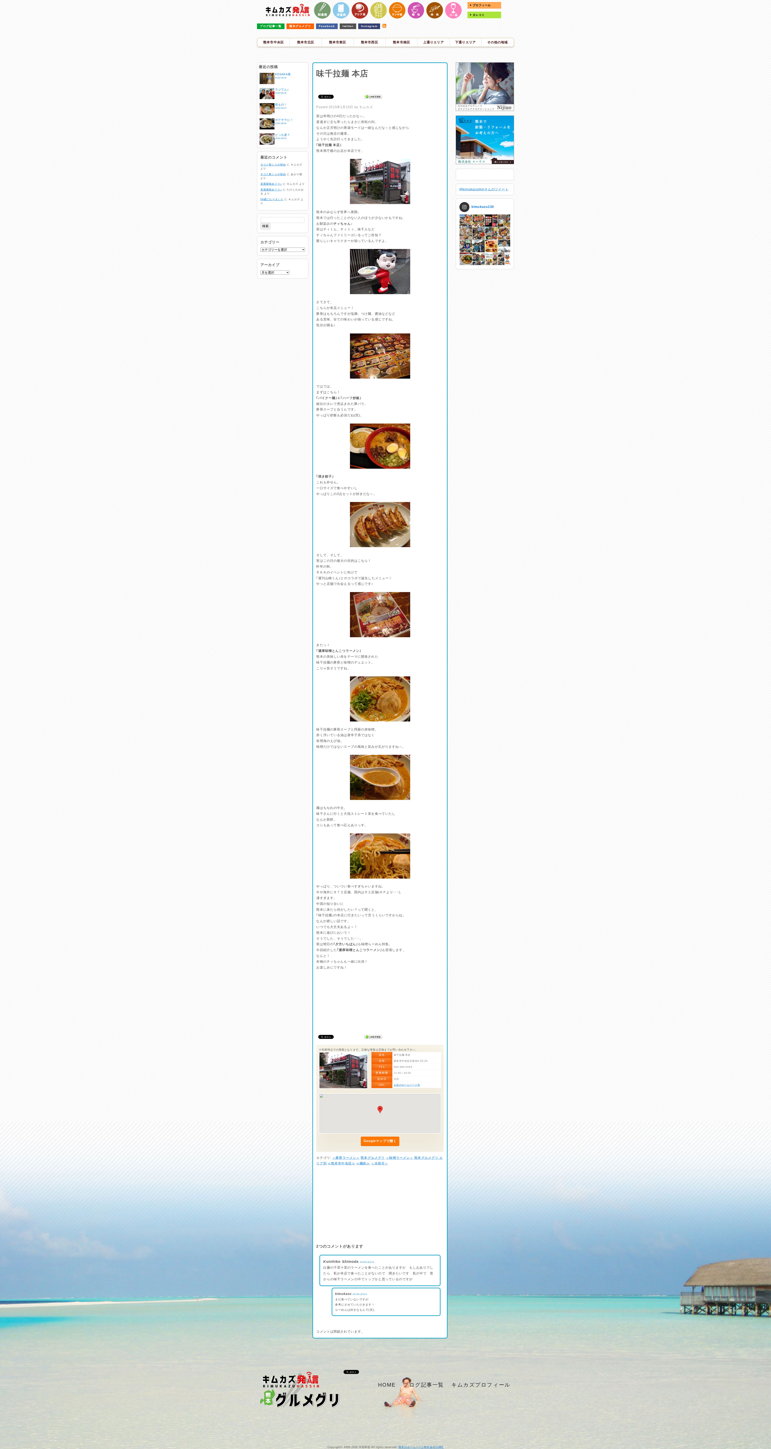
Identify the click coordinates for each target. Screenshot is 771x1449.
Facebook (327, 26)
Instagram (369, 26)
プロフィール (481, 5)
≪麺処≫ (363, 1163)
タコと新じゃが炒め (273, 164)
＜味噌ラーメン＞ (399, 1157)
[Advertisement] (380, 86)
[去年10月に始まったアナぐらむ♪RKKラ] (491, 259)
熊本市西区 (369, 42)
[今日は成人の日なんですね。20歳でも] (504, 246)
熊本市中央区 (273, 42)
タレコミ (478, 14)
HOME (387, 1385)
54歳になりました (272, 199)
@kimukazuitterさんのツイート (484, 189)
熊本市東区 (337, 42)
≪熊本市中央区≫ (341, 1163)
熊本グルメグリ (300, 26)
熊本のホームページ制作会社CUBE (421, 1447)
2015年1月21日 (367, 1262)
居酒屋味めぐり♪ (271, 183)
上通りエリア (433, 42)
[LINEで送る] (373, 96)
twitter (348, 26)
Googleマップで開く (380, 1141)
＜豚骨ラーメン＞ (346, 1157)
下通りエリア (465, 42)
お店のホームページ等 (407, 1085)
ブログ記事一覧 (270, 26)
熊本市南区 (401, 42)
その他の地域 (497, 42)
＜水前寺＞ (379, 1163)
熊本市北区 (305, 42)
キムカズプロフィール (481, 1385)
